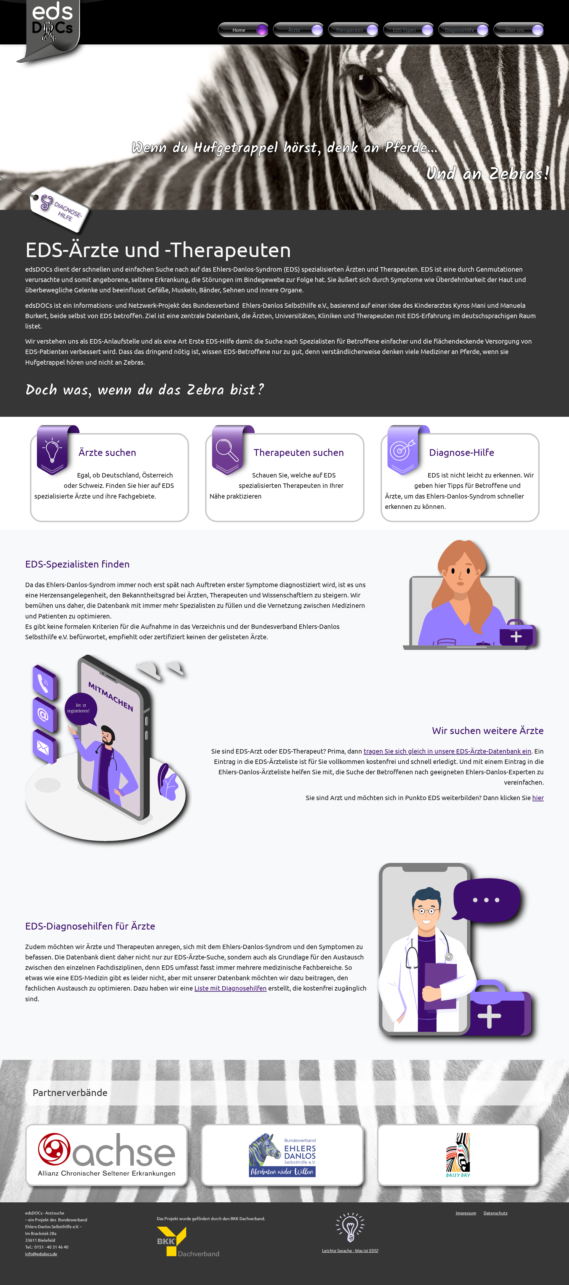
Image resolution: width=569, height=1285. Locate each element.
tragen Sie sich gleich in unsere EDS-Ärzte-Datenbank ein (447, 751)
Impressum (466, 1212)
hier (538, 797)
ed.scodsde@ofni (41, 1253)
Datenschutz (496, 1212)
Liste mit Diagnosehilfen (230, 988)
